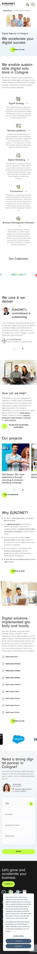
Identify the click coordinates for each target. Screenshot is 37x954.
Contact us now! (18, 571)
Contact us (8, 884)
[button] (32, 4)
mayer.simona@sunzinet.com (23, 789)
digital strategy (25, 413)
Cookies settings (18, 936)
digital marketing (16, 418)
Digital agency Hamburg (13, 664)
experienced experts (13, 524)
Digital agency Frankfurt (13, 670)
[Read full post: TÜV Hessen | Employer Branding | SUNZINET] (15, 457)
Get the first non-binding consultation (18, 426)
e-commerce (27, 418)
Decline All (18, 946)
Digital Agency (7, 11)
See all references (11, 495)
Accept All (18, 941)
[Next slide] (23, 348)
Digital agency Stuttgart (13, 677)
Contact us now (18, 50)
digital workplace (10, 420)
